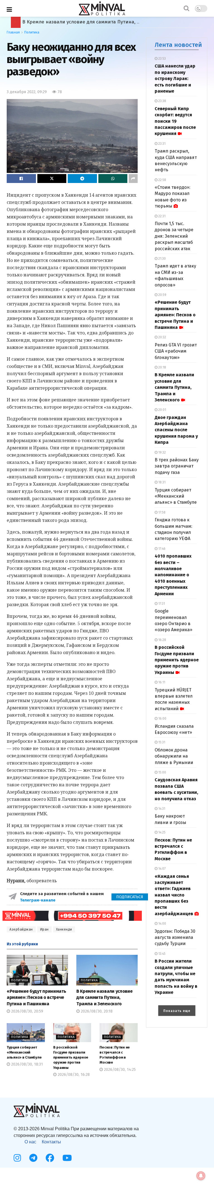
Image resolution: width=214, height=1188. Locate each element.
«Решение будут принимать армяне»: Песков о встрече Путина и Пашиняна (36, 997)
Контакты (51, 1141)
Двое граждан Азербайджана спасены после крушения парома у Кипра (106, 22)
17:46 (161, 549)
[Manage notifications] (200, 1175)
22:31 (161, 216)
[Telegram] (33, 1158)
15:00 (161, 772)
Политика (31, 32)
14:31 (161, 809)
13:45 (161, 954)
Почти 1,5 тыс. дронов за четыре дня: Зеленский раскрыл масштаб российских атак (174, 236)
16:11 (161, 682)
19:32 (161, 452)
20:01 (161, 410)
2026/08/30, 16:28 (73, 1074)
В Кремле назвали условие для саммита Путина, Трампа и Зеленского (104, 997)
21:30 (161, 259)
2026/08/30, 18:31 (26, 1064)
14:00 (161, 924)
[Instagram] (17, 1158)
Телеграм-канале (38, 900)
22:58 (161, 180)
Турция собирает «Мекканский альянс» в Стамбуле (24, 1052)
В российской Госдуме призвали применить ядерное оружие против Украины (71, 1057)
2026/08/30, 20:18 (96, 1011)
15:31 (161, 742)
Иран (44, 929)
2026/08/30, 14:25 (119, 1069)
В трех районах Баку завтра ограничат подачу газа (177, 466)
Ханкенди (64, 929)
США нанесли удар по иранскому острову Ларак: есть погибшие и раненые (175, 78)
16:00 (161, 718)
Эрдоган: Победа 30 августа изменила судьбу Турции (175, 937)
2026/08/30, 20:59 (26, 1011)
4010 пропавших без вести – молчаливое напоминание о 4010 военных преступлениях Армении (173, 574)
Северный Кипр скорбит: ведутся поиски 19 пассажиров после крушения (175, 121)
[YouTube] (67, 1158)
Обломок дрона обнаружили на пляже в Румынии (174, 756)
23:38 (161, 101)
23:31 (161, 144)
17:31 (161, 604)
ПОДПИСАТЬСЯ (129, 897)
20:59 (161, 295)
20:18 (161, 367)
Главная (13, 32)
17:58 (161, 512)
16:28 (161, 640)
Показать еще (176, 1011)
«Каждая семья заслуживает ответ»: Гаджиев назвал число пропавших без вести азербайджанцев (174, 895)
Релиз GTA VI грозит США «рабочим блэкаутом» (176, 351)
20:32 (161, 337)
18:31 (161, 482)
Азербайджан (21, 929)
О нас (30, 1141)
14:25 (161, 832)
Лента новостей (178, 45)
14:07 (161, 869)
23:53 (161, 59)
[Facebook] (50, 1158)
